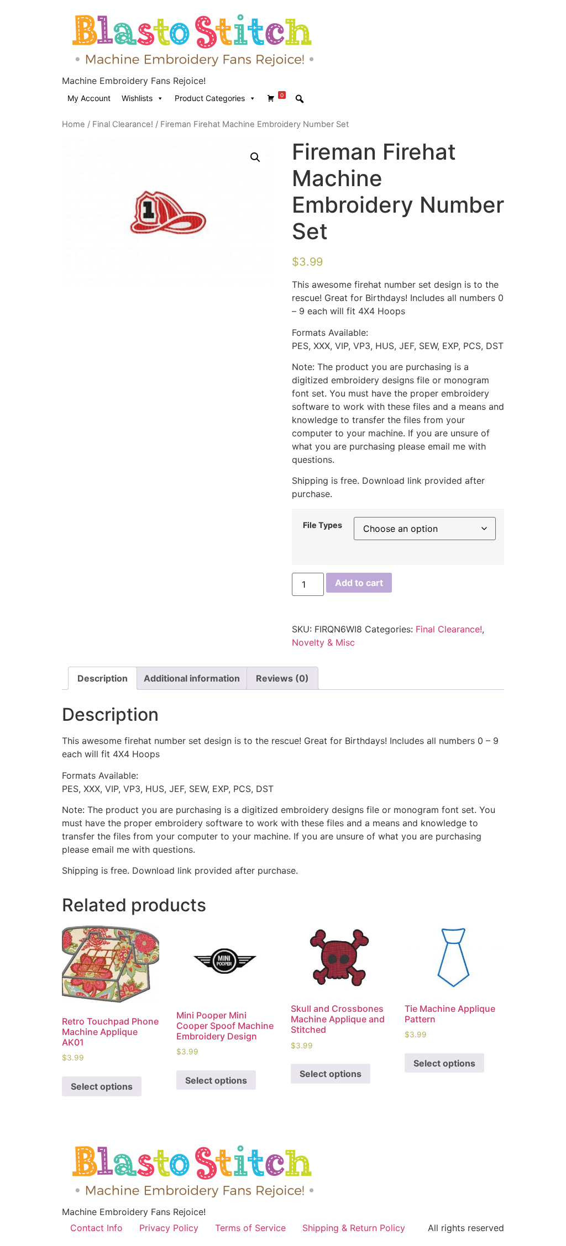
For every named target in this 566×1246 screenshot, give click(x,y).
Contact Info (96, 1227)
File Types (322, 525)
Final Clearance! (122, 124)
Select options (102, 1086)
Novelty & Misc (323, 642)
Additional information (192, 678)
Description (102, 678)
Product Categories (210, 98)
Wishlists (137, 98)
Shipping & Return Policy (353, 1227)
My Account (89, 98)
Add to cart (359, 582)
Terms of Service (250, 1227)
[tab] (102, 678)
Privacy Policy (168, 1227)
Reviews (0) (282, 678)
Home (73, 124)
